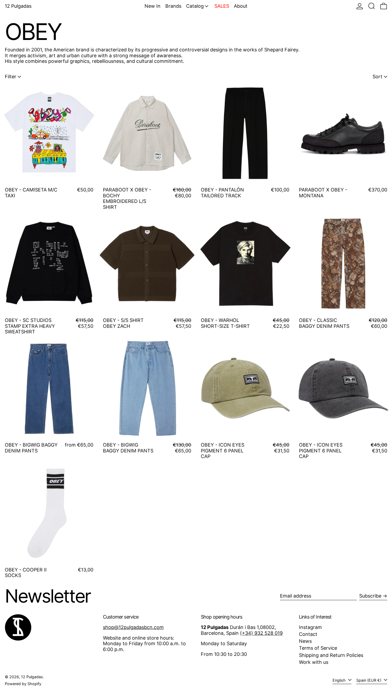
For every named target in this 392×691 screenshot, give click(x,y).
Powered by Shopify (23, 683)
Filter (10, 76)
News (305, 641)
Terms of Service (318, 648)
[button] (371, 6)
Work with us (313, 662)
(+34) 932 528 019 (261, 633)
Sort (377, 76)
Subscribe (370, 596)
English (340, 680)
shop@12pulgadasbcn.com (133, 627)
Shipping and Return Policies (331, 655)
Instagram (310, 627)
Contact (308, 634)
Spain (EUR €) (369, 680)
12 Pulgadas (18, 6)
